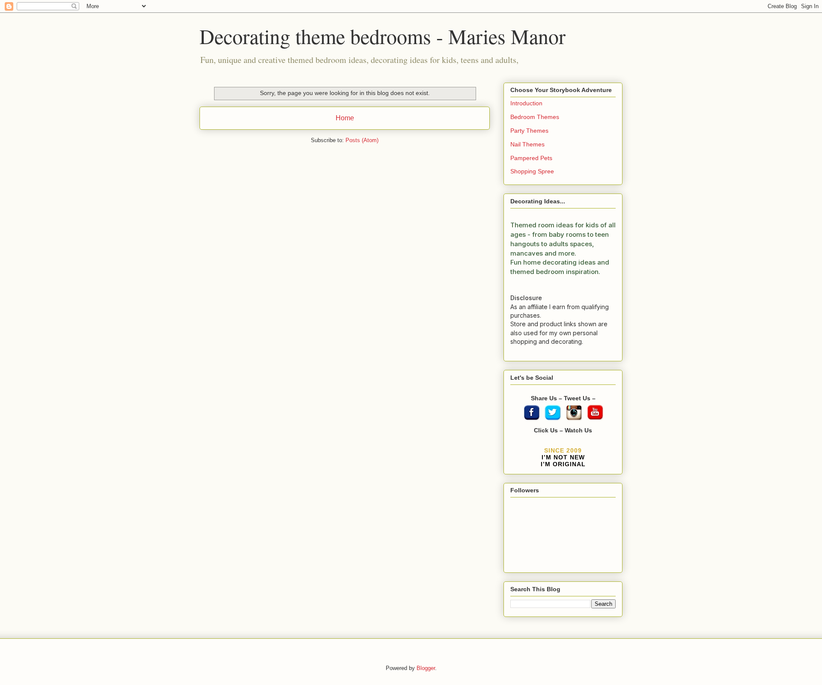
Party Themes (529, 130)
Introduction (526, 103)
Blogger (426, 668)
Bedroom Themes (534, 116)
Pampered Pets (531, 158)
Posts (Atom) (361, 140)
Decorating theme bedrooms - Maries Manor (383, 36)
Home (345, 118)
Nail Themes (527, 144)
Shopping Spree (532, 171)
